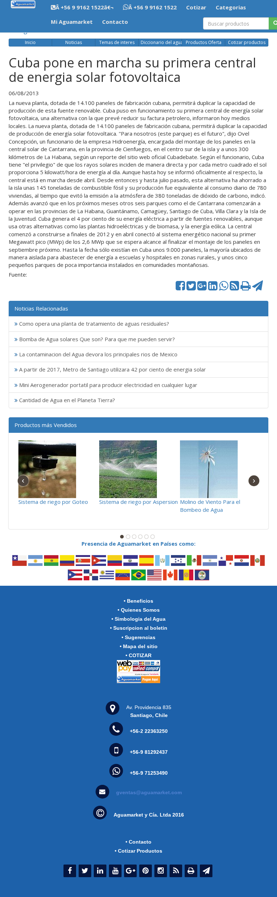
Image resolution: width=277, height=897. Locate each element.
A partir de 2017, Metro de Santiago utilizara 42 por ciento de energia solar (112, 369)
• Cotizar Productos (138, 851)
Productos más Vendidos (45, 424)
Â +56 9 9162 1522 (152, 7)
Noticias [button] (73, 42)
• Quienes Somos (139, 610)
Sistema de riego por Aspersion (138, 501)
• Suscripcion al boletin (138, 628)
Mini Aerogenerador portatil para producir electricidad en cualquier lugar (107, 384)
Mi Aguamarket (72, 21)
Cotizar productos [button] (246, 42)
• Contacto (138, 842)
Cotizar (196, 7)
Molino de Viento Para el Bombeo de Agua (210, 505)
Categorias (231, 7)
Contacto (115, 21)
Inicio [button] (30, 42)
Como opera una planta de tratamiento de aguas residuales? (93, 323)
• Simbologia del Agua (138, 619)
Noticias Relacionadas (41, 308)
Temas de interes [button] (117, 42)
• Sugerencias (138, 637)
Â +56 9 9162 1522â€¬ (85, 7)
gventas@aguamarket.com (149, 792)
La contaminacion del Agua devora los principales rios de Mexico (97, 354)
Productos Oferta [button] (203, 42)
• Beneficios (138, 601)
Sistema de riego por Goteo (53, 501)
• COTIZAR (138, 655)
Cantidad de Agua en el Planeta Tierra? (66, 400)
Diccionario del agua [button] (161, 42)
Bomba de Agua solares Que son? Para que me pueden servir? (96, 339)
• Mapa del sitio (139, 646)
